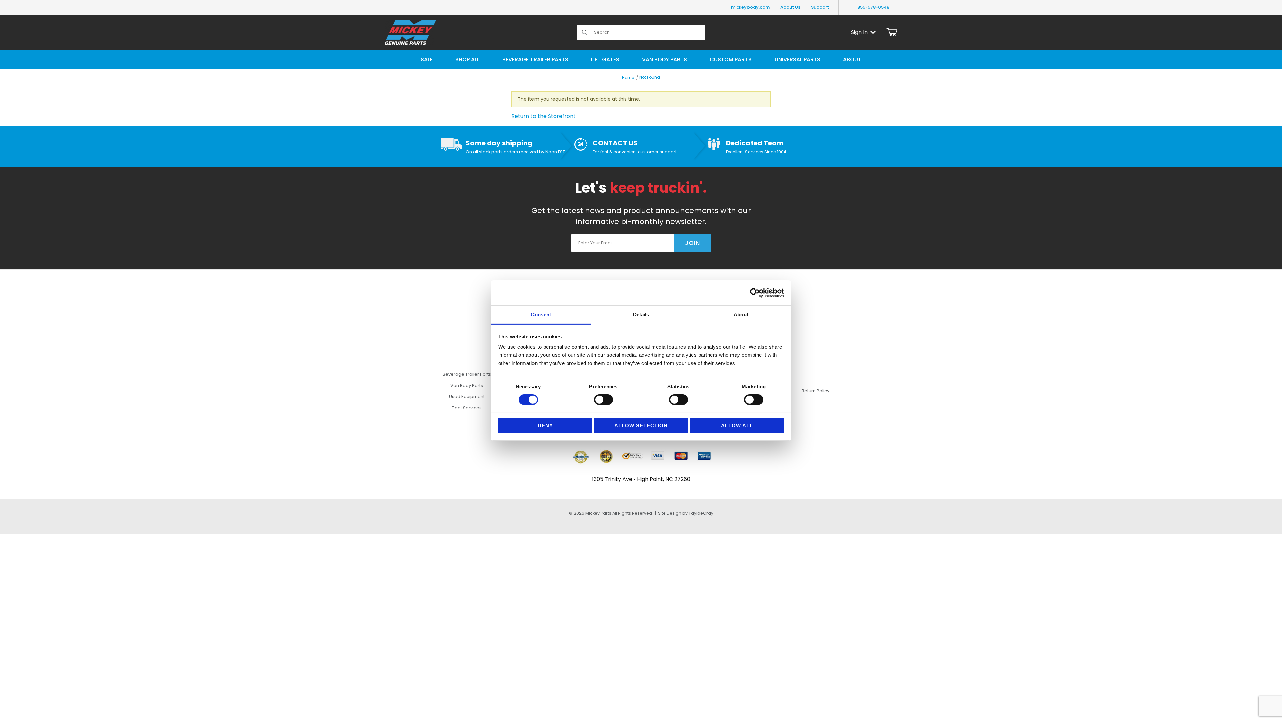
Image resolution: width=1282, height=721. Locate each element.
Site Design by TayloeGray (685, 513)
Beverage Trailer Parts (467, 374)
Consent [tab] (541, 314)
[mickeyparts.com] (410, 32)
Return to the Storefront (543, 116)
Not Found (649, 77)
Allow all (737, 425)
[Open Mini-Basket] (891, 32)
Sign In (859, 32)
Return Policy (815, 391)
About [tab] (741, 314)
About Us (790, 7)
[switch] (603, 399)
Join (692, 243)
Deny (545, 425)
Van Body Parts (466, 385)
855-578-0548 (873, 7)
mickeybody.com (750, 7)
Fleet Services (467, 408)
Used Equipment (467, 396)
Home (628, 77)
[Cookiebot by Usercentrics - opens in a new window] (754, 293)
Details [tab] (641, 314)
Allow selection (641, 425)
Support (820, 7)
